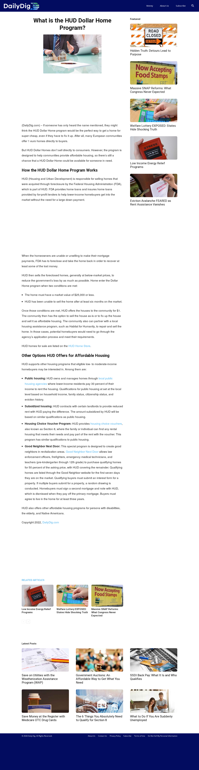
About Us (164, 5)
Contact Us (102, 736)
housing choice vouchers (106, 423)
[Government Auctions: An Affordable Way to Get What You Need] (99, 660)
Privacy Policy (115, 736)
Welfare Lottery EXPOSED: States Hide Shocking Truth (153, 127)
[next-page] (28, 621)
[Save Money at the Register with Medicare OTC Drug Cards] (45, 701)
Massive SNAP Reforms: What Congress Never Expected (105, 612)
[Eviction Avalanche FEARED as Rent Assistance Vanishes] (153, 185)
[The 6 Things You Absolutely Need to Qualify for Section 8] (99, 701)
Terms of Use (139, 736)
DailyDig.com (50, 522)
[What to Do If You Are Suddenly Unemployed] (153, 701)
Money (149, 5)
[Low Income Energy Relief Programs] (37, 596)
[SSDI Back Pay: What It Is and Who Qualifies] (153, 660)
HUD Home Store (79, 346)
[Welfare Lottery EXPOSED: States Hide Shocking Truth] (72, 596)
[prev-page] (23, 621)
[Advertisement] (72, 97)
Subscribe (181, 5)
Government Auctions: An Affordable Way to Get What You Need (98, 678)
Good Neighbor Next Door (82, 451)
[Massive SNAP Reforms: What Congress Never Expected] (107, 596)
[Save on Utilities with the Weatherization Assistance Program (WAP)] (45, 660)
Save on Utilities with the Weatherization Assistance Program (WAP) (40, 678)
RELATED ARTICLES (33, 580)
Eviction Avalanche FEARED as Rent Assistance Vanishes (150, 202)
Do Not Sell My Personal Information (162, 736)
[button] (192, 6)
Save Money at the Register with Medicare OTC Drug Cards (43, 718)
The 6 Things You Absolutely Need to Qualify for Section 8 (99, 718)
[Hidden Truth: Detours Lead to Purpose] (153, 35)
